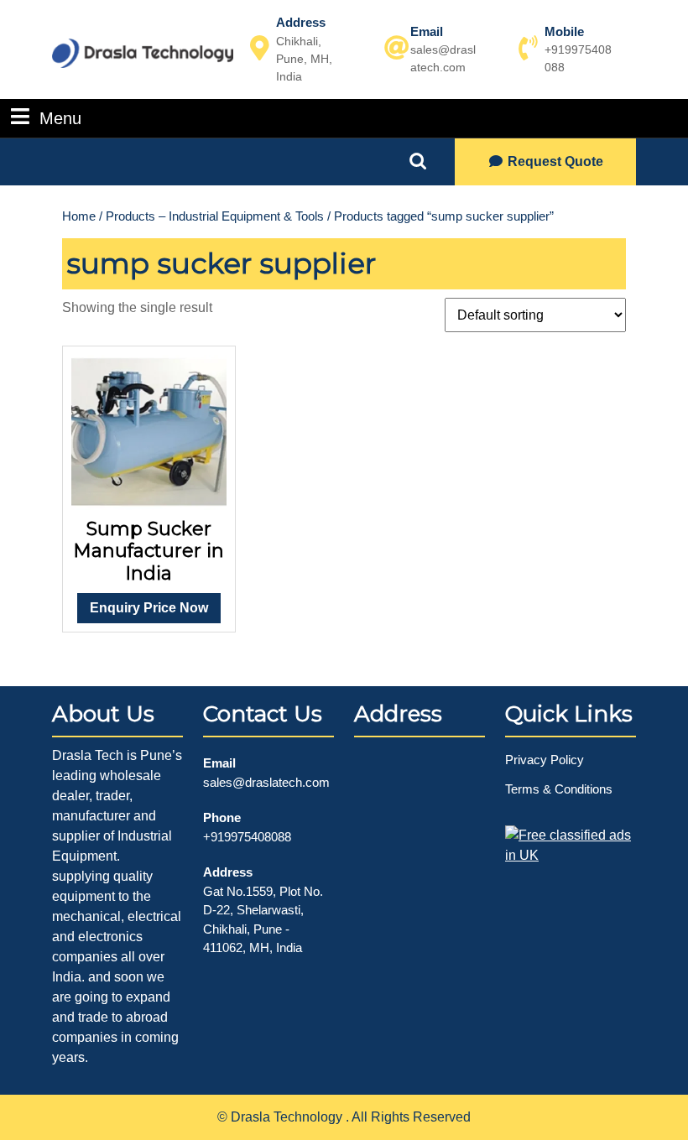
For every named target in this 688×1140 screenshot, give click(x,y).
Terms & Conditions (558, 789)
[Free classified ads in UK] (570, 840)
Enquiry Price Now (149, 608)
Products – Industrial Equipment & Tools (215, 216)
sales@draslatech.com (266, 782)
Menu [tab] (60, 118)
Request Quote (555, 161)
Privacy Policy (544, 759)
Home (79, 216)
